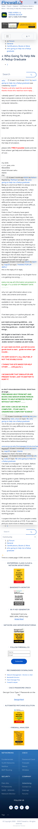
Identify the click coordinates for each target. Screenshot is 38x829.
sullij (35, 456)
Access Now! (19, 619)
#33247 (27, 80)
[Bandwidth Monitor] (19, 598)
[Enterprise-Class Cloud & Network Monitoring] (19, 576)
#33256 (24, 416)
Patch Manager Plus (13, 680)
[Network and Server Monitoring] (19, 636)
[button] (35, 2)
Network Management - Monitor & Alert (20, 675)
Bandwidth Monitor (13, 677)
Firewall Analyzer (12, 682)
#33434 (28, 456)
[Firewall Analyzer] (19, 738)
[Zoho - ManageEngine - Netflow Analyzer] (19, 25)
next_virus (33, 416)
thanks (20, 451)
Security (6, 776)
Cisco (24, 753)
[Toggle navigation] (7, 36)
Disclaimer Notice (19, 826)
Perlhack (33, 177)
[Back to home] (12, 2)
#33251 (26, 177)
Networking (8, 753)
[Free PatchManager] (19, 716)
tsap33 (34, 80)
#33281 (27, 448)
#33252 (27, 262)
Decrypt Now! (19, 700)
